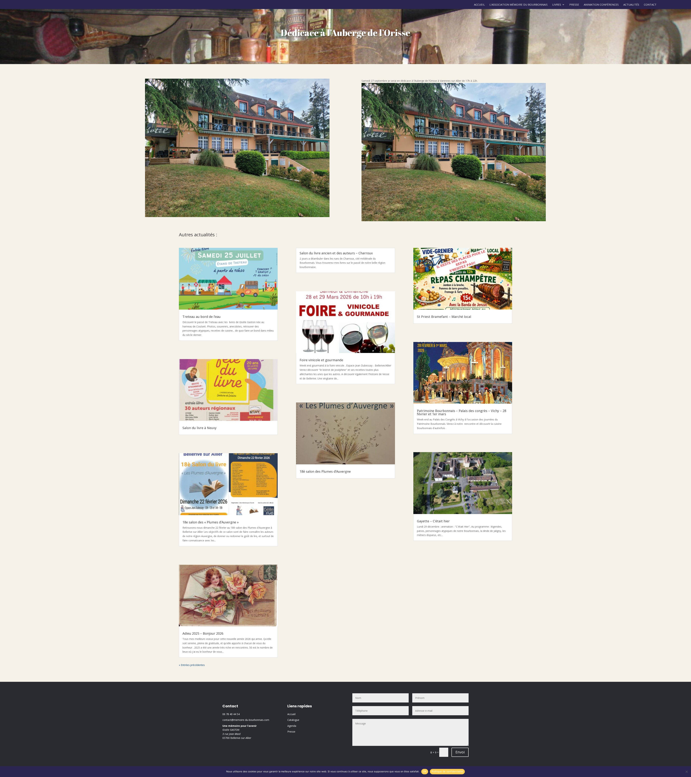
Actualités (631, 4)
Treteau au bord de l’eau (201, 316)
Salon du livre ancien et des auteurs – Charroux (336, 253)
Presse (574, 4)
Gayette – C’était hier (433, 521)
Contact (650, 4)
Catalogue (293, 720)
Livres (556, 4)
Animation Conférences (601, 4)
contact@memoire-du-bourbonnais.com (245, 720)
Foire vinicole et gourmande (321, 360)
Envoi (460, 752)
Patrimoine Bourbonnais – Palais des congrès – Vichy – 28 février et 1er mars (461, 412)
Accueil (479, 4)
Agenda (291, 726)
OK (424, 771)
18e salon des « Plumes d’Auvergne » (210, 522)
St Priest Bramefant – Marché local (444, 316)
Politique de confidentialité (447, 771)
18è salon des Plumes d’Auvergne (325, 471)
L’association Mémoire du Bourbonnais (518, 4)
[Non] (686, 771)
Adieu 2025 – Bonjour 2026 (202, 633)
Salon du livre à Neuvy (199, 428)
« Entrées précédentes (192, 665)
